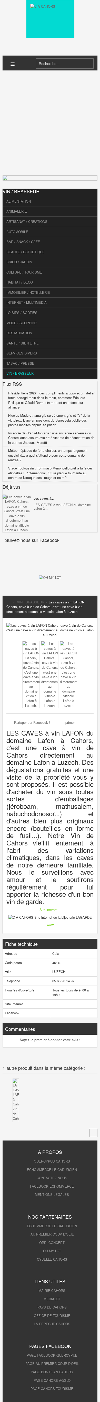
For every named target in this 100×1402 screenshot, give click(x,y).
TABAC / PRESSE (20, 363)
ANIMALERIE (16, 211)
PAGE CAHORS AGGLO (52, 1380)
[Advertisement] (50, 123)
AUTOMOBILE (17, 231)
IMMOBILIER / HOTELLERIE (28, 292)
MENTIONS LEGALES (52, 1194)
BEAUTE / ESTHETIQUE (25, 251)
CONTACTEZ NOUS (52, 1177)
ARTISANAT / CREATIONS (26, 221)
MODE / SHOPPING (21, 322)
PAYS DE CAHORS (52, 1307)
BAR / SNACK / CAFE (23, 241)
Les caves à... (44, 498)
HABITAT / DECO (19, 282)
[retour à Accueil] (8, 602)
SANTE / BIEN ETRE (22, 343)
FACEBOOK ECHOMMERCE (52, 1186)
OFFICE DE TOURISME (52, 1315)
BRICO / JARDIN (19, 261)
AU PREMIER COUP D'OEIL (52, 1234)
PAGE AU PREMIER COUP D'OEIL (52, 1363)
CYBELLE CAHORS (52, 1259)
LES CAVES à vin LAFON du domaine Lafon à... (62, 506)
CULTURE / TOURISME (24, 272)
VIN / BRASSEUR (20, 373)
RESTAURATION (19, 332)
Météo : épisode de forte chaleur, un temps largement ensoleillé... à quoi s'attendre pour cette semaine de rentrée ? (47, 455)
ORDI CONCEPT (52, 1242)
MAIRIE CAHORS (51, 1290)
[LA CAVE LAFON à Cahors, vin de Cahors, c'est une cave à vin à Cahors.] (16, 1116)
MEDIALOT (52, 1298)
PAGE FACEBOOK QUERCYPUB (52, 1355)
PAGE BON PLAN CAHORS (52, 1371)
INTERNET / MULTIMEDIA (26, 302)
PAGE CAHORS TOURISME (52, 1388)
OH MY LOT (52, 1250)
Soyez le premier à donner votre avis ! (50, 1039)
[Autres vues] (18, 650)
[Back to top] (93, 1133)
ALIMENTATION (18, 201)
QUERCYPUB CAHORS (52, 1161)
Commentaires (20, 1029)
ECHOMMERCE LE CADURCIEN (52, 1169)
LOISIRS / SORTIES (21, 312)
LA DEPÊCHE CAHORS (52, 1323)
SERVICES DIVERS (21, 353)
